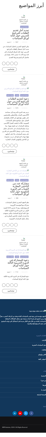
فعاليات (17, 95)
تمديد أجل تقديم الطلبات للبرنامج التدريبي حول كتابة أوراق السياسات (19, 34)
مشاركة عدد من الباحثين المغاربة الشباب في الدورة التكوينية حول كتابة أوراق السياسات (19, 188)
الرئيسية (43, 376)
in (14, 413)
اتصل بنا (43, 390)
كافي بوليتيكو (42, 354)
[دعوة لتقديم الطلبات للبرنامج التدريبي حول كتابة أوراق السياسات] (15, 90)
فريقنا (44, 385)
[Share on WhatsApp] (3, 63)
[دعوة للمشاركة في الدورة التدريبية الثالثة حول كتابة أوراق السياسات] (15, 251)
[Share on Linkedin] (8, 63)
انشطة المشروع (24, 26)
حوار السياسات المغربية (39, 345)
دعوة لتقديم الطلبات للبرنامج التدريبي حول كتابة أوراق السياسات (18, 101)
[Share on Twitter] (12, 63)
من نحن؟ (43, 380)
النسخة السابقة (41, 394)
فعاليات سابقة (10, 95)
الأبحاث (44, 340)
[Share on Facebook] (16, 63)
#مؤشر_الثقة (42, 359)
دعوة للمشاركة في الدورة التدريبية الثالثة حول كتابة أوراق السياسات (18, 264)
